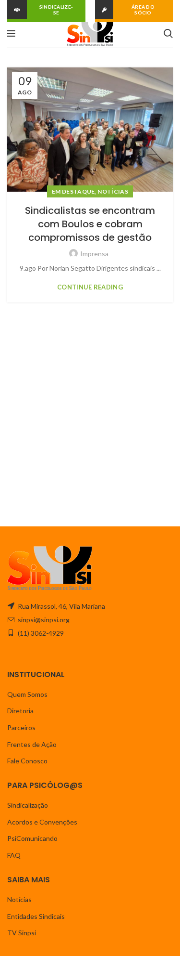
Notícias (112, 191)
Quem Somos (27, 694)
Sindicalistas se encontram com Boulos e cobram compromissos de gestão (90, 224)
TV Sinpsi (21, 933)
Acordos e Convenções (42, 822)
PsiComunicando (32, 838)
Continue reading (90, 287)
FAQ (14, 855)
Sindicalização (27, 805)
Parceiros (21, 727)
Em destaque (73, 191)
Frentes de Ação (32, 744)
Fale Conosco (27, 761)
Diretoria (20, 711)
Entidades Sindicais (36, 916)
